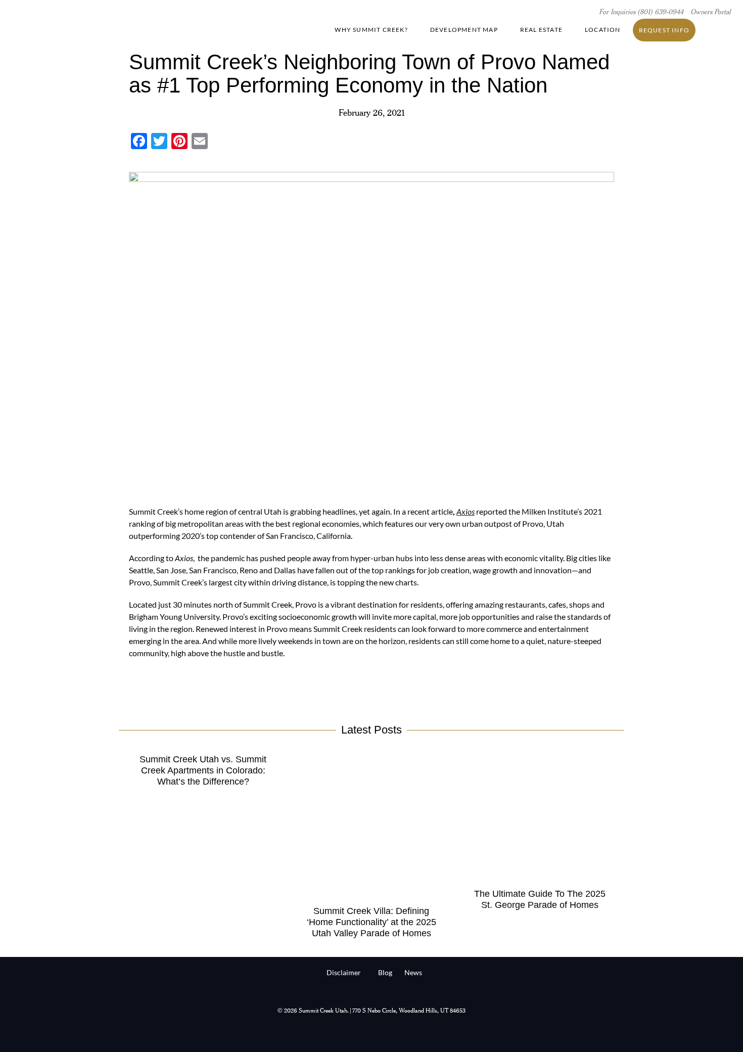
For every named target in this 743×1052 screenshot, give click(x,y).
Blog (385, 972)
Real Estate (541, 29)
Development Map (464, 29)
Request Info (664, 30)
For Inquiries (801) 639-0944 (642, 12)
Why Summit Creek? (371, 29)
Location (603, 29)
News (413, 972)
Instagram (723, 30)
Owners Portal (710, 12)
